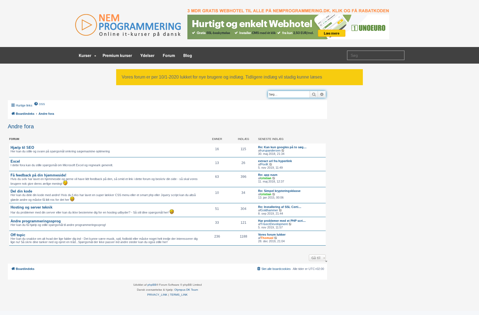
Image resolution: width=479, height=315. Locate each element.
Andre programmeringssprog (36, 221)
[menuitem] (39, 104)
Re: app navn (267, 174)
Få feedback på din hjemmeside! (38, 175)
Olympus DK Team (186, 289)
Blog (187, 55)
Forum (169, 55)
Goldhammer (269, 210)
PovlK (264, 164)
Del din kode (21, 191)
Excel (15, 161)
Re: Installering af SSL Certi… (279, 207)
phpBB (151, 284)
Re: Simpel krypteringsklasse (279, 190)
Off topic (18, 235)
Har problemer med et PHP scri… (282, 220)
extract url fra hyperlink (275, 161)
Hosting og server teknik (31, 207)
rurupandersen (271, 150)
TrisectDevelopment (274, 224)
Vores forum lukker (272, 234)
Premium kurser (117, 55)
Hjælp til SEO (22, 147)
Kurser (85, 55)
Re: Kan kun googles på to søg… (282, 147)
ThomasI (267, 237)
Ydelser (147, 55)
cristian (266, 178)
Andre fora (21, 126)
